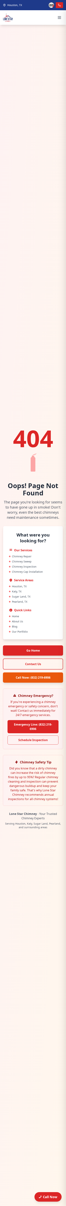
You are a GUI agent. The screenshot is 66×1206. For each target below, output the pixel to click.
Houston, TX (19, 586)
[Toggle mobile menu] (59, 17)
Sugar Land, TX (21, 596)
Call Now (50, 1197)
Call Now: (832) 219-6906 (33, 678)
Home (15, 616)
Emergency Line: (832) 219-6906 (33, 726)
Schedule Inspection (33, 740)
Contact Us (33, 664)
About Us (17, 621)
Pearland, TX (19, 601)
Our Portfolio (20, 631)
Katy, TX (16, 591)
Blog (14, 626)
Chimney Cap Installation (27, 571)
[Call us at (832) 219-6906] (59, 5)
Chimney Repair (22, 556)
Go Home (33, 650)
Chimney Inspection (24, 566)
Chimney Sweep (22, 561)
